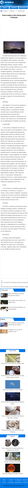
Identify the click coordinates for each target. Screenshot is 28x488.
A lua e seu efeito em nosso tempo (12, 389)
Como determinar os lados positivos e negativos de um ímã (12, 449)
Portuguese (18, 480)
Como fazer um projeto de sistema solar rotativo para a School (12, 376)
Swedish (25, 480)
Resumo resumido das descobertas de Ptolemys (12, 431)
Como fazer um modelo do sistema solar (12, 363)
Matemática (18, 482)
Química (14, 7)
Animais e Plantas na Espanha (12, 462)
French (4, 482)
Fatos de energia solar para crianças (12, 473)
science (5, 11)
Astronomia (23, 7)
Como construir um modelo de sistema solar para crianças (13, 417)
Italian (4, 480)
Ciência (12, 11)
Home (4, 7)
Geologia (11, 482)
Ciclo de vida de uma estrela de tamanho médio (12, 402)
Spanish (11, 480)
